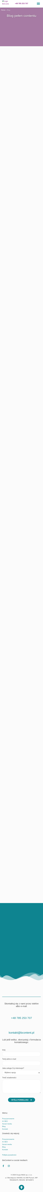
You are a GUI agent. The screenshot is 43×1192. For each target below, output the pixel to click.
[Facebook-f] (3, 1166)
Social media (7, 1124)
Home (3, 10)
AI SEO (5, 1121)
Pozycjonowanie (8, 1118)
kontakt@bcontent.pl (21, 1032)
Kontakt (5, 1129)
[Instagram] (9, 1166)
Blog (4, 1126)
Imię (4, 1050)
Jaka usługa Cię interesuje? (13, 1068)
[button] (38, 3)
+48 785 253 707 (21, 3)
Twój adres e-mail (9, 1059)
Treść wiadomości (9, 1078)
